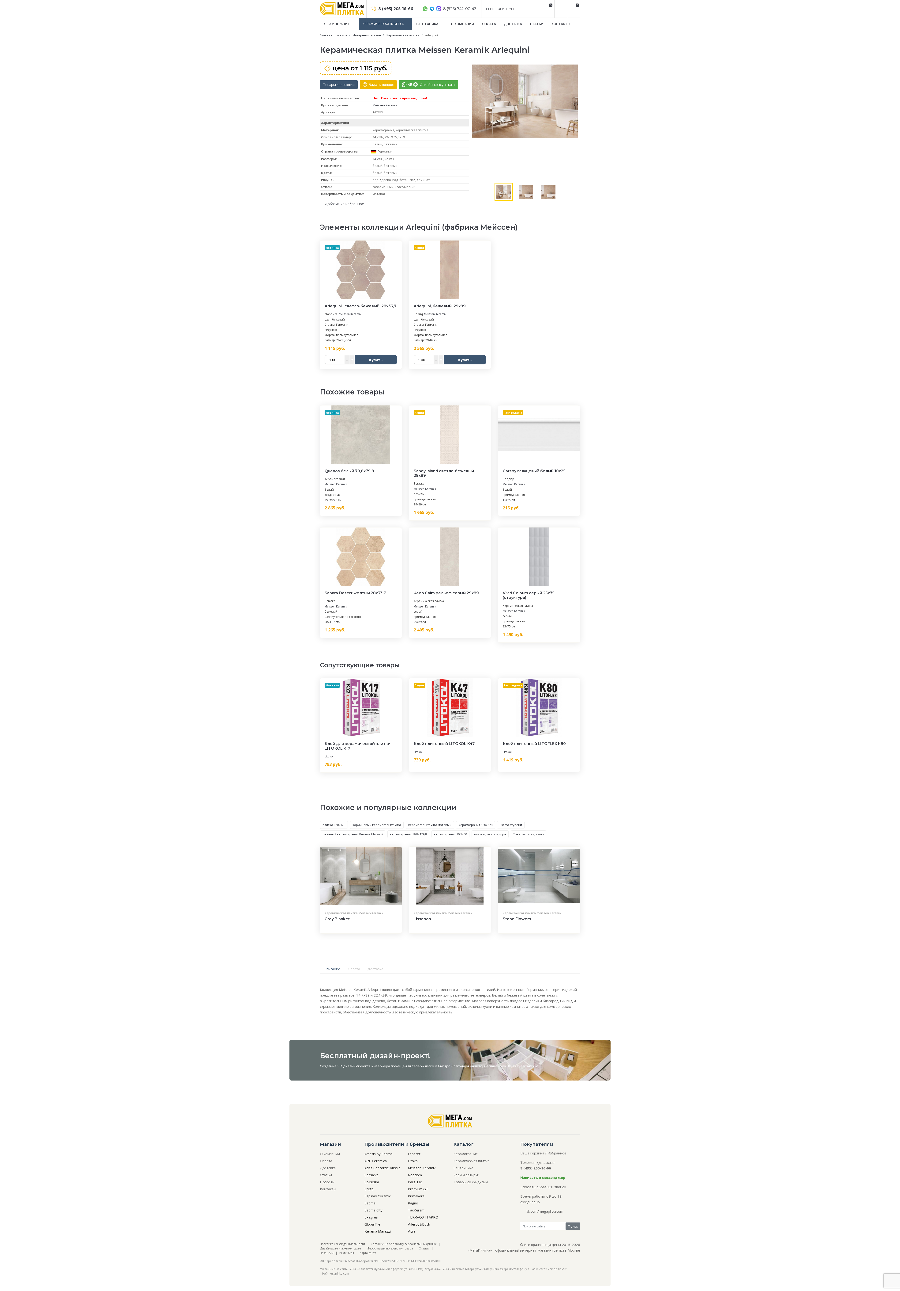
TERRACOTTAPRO (423, 1217)
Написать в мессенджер (542, 1177)
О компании (462, 24)
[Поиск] (560, 9)
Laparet (414, 1153)
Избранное (557, 1153)
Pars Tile (415, 1182)
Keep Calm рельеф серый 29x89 (446, 593)
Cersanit (371, 1175)
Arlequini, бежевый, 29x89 (440, 306)
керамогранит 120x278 (475, 825)
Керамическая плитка (384, 24)
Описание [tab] (332, 968)
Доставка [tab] (375, 968)
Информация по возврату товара (390, 1248)
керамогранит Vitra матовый (429, 825)
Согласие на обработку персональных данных (403, 1244)
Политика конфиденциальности (342, 1244)
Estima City (373, 1210)
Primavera (416, 1196)
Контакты (560, 24)
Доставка (513, 24)
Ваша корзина (532, 1153)
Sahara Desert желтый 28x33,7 (355, 593)
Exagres (371, 1217)
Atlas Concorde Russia (382, 1167)
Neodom (415, 1175)
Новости (327, 1182)
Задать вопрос (381, 84)
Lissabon (422, 919)
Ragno (413, 1203)
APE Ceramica (375, 1160)
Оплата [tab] (354, 968)
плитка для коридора (490, 834)
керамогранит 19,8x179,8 (408, 834)
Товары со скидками (528, 834)
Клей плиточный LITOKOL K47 (444, 743)
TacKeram (416, 1210)
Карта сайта (368, 1253)
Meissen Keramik (385, 105)
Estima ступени (511, 825)
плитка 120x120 (333, 825)
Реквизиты (346, 1253)
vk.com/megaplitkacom (544, 1211)
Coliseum (371, 1182)
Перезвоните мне (500, 9)
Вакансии (327, 1253)
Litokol (329, 756)
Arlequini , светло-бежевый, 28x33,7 (360, 306)
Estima (369, 1203)
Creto (369, 1189)
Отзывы (424, 1248)
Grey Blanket (337, 919)
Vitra (411, 1231)
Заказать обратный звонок (543, 1186)
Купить (375, 359)
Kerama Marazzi (377, 1231)
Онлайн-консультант (437, 84)
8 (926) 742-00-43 (459, 9)
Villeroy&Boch (419, 1224)
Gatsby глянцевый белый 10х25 (534, 471)
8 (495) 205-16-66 (395, 9)
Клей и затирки (466, 1175)
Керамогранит (337, 24)
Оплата (489, 24)
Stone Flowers (517, 919)
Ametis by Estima (378, 1153)
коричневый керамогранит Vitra (376, 825)
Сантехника (427, 24)
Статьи (537, 24)
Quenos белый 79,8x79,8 (349, 471)
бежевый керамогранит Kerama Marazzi (352, 834)
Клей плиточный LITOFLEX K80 (534, 743)
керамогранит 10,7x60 (450, 834)
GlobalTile (372, 1224)
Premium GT (418, 1189)
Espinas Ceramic (377, 1196)
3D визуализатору (522, 1066)
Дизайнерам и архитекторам (340, 1248)
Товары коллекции (339, 84)
